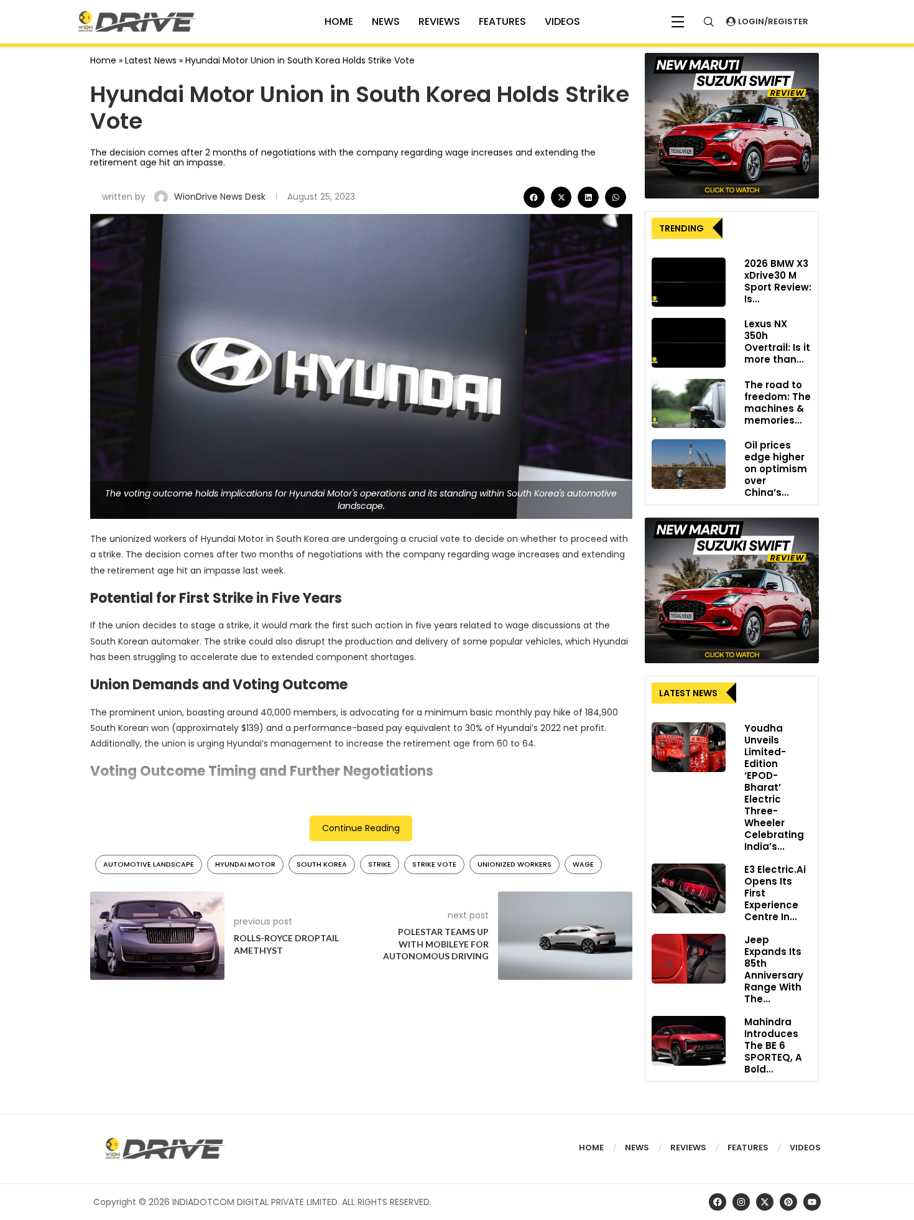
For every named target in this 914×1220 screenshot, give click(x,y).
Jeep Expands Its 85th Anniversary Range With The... (773, 969)
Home (103, 60)
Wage (583, 864)
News (386, 21)
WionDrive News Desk (221, 196)
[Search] (709, 21)
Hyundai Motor (245, 864)
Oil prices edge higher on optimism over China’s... (775, 469)
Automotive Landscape (148, 864)
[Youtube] (812, 1202)
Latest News (151, 60)
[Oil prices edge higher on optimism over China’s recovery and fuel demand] (689, 464)
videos (562, 21)
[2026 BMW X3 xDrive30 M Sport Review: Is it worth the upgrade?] (689, 282)
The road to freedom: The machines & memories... (777, 402)
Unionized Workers (515, 864)
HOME (339, 21)
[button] (534, 197)
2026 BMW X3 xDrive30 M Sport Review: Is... (777, 281)
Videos (805, 1147)
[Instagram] (741, 1202)
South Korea (322, 864)
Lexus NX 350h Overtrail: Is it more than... (777, 341)
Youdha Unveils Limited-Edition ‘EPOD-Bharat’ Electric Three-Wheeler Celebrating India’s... (774, 787)
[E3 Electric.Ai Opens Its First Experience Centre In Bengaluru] (689, 888)
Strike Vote (434, 864)
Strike (379, 864)
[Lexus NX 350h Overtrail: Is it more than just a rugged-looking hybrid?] (689, 343)
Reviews (439, 21)
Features (502, 21)
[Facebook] (717, 1202)
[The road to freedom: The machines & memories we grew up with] (689, 404)
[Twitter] (764, 1202)
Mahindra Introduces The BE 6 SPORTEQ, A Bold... (773, 1045)
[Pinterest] (788, 1202)
